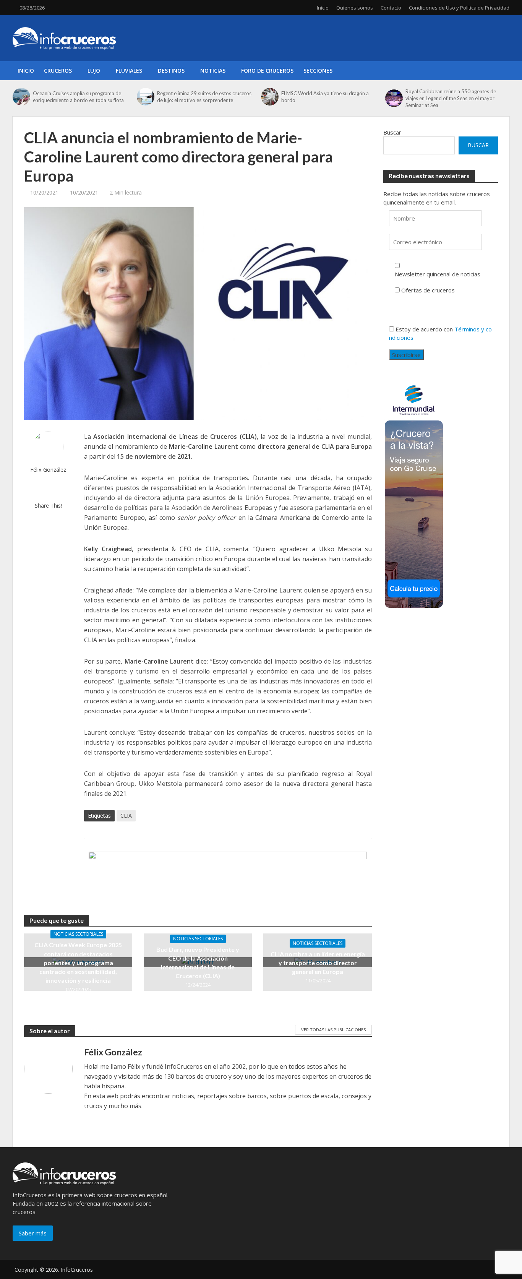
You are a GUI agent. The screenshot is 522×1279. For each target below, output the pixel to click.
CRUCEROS (58, 70)
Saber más (33, 1233)
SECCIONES (317, 70)
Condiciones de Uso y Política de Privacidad (459, 7)
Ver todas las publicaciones (333, 1029)
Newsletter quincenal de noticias (437, 274)
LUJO (94, 70)
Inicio (323, 7)
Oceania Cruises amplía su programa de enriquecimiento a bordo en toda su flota (78, 96)
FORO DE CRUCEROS (267, 70)
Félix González (48, 469)
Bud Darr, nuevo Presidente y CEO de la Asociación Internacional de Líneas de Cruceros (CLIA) (197, 962)
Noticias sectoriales (78, 934)
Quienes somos (354, 7)
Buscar (392, 132)
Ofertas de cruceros (428, 290)
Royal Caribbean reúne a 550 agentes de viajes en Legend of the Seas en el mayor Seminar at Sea (450, 98)
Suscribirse (406, 355)
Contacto (391, 7)
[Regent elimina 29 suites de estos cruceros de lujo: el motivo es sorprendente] (145, 97)
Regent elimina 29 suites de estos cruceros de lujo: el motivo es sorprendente (204, 96)
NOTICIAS (212, 70)
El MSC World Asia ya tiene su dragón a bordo (325, 96)
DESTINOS (171, 70)
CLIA (126, 815)
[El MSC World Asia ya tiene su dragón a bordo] (269, 97)
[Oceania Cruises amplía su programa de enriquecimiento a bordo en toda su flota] (21, 97)
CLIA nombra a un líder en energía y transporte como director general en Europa (318, 962)
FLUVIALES (129, 70)
